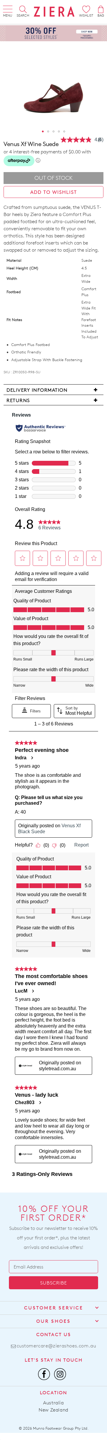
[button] (42, 131)
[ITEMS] (100, 9)
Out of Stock (53, 177)
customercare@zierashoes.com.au (56, 1346)
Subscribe (53, 1283)
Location (53, 1392)
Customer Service (53, 1308)
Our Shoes (53, 1321)
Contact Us (53, 1334)
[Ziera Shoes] (54, 12)
